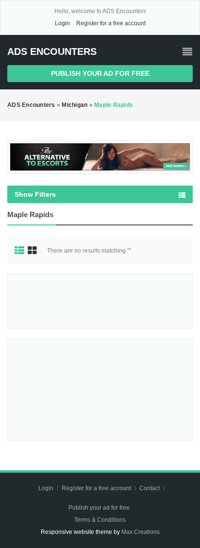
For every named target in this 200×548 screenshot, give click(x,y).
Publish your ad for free (100, 73)
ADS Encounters (52, 51)
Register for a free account (111, 23)
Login (62, 23)
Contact (150, 488)
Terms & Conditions (100, 519)
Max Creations (140, 532)
